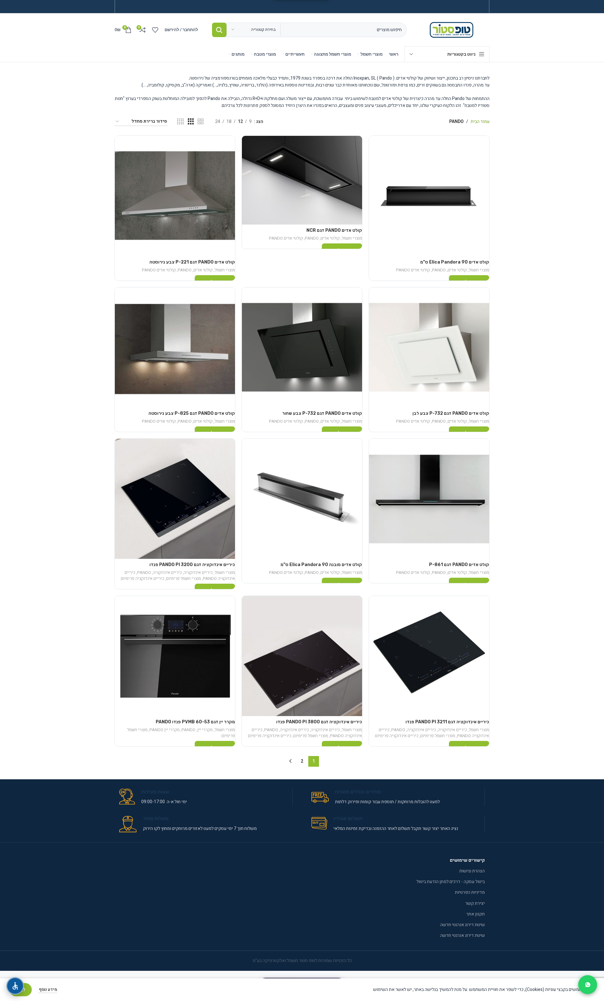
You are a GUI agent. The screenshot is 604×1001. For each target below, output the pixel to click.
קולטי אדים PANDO (413, 270)
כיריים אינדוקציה (198, 573)
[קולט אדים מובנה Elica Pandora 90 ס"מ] (302, 499)
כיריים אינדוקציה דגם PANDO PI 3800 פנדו (319, 722)
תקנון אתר (475, 914)
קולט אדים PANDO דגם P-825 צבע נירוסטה (191, 413)
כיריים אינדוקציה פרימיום (142, 579)
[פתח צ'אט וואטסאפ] (587, 984)
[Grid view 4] (180, 122)
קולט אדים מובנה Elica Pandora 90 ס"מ (321, 564)
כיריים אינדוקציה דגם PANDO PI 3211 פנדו (447, 722)
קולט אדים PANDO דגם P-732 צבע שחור (322, 413)
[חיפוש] (219, 30)
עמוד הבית (480, 121)
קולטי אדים (457, 270)
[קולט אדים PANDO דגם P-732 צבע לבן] (429, 347)
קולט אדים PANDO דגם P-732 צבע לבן (450, 413)
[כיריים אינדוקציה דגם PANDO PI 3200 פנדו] (175, 499)
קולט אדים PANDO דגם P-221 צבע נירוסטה (192, 262)
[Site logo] (452, 29)
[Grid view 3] (191, 122)
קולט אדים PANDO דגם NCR (334, 230)
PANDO (439, 270)
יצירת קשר (475, 903)
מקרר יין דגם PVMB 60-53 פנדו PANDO (195, 722)
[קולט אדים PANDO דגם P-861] (429, 499)
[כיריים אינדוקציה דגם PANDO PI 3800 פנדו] (302, 656)
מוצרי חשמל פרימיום (183, 579)
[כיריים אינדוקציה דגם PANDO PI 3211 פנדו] (429, 656)
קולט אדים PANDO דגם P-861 (459, 564)
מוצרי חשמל (479, 270)
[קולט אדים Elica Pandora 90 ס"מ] (429, 196)
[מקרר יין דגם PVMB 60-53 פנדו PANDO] (175, 656)
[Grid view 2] (201, 122)
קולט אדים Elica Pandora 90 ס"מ (454, 262)
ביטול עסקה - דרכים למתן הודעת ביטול (451, 881)
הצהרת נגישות (472, 871)
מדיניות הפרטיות (470, 892)
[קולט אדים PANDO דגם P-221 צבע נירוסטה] (175, 196)
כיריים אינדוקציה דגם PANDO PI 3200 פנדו (192, 564)
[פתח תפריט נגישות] (15, 986)
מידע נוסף (47, 990)
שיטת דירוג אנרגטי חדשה (462, 924)
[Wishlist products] (155, 30)
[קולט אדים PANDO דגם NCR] (302, 180)
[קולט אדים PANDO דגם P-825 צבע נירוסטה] (175, 347)
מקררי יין (205, 730)
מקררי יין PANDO (164, 730)
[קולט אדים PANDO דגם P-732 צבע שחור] (302, 347)
